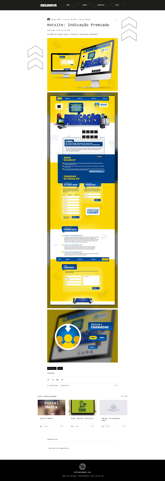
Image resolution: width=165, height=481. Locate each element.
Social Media (46, 418)
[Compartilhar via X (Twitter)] (53, 380)
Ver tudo (124, 396)
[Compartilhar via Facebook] (48, 380)
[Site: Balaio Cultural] (82, 407)
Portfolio (51, 368)
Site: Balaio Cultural (82, 418)
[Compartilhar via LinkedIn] (57, 380)
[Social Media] (51, 407)
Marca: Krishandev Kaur (111, 419)
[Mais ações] (117, 19)
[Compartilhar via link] (62, 380)
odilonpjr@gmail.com (82, 472)
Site (60, 368)
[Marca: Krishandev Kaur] (113, 407)
